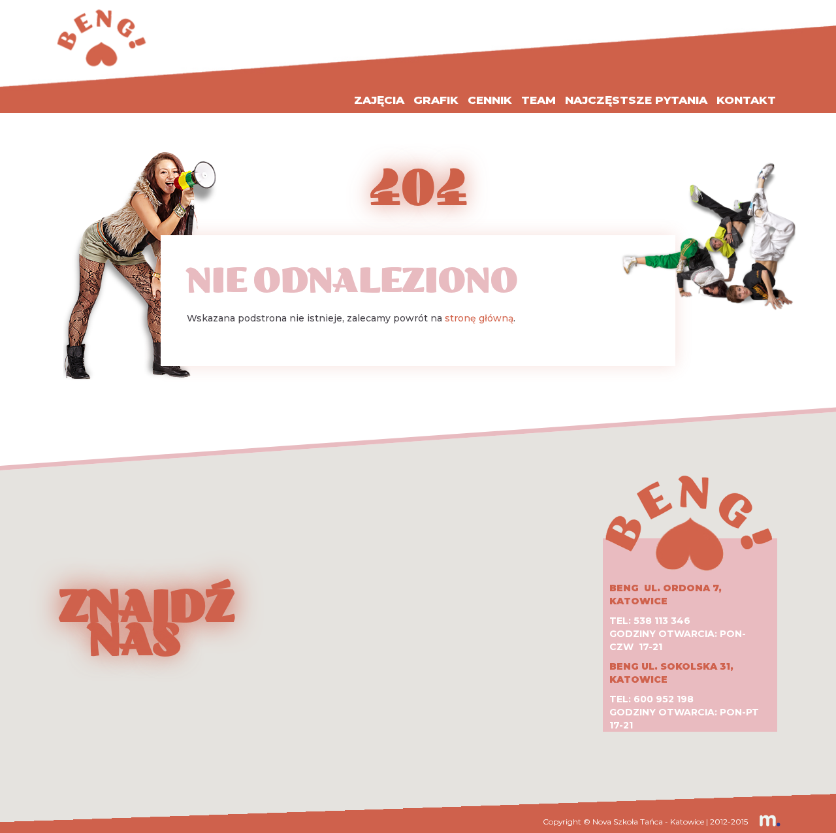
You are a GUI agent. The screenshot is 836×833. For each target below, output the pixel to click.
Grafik (435, 99)
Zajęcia (379, 99)
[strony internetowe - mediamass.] (765, 821)
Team (538, 99)
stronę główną (479, 318)
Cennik (490, 99)
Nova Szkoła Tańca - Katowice (648, 821)
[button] (418, 605)
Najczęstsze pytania (636, 99)
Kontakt (746, 99)
